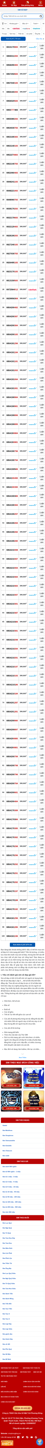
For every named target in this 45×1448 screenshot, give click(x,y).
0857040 (12, 83)
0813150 (12, 280)
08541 (12, 478)
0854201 (12, 702)
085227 (12, 155)
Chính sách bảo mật (8, 1402)
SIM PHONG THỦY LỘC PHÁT (9, 1368)
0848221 (12, 191)
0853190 (12, 137)
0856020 (12, 101)
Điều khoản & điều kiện (9, 1392)
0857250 (12, 74)
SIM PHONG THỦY (25, 1372)
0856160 (12, 92)
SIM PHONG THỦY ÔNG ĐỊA (9, 1372)
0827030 (12, 253)
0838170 (12, 209)
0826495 (12, 262)
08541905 (12, 469)
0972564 (12, 289)
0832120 (12, 226)
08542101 (12, 684)
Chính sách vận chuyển (31, 1381)
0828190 (12, 235)
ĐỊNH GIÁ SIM (37, 1372)
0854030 (12, 128)
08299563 (12, 298)
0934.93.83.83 (22, 1408)
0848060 (12, 200)
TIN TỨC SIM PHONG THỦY (9, 1376)
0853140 (12, 146)
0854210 (12, 550)
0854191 (12, 343)
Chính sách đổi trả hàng (32, 1386)
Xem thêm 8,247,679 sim (22, 945)
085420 (12, 738)
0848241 (12, 182)
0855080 (12, 119)
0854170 (12, 810)
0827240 (12, 244)
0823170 (12, 271)
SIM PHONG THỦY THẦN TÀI (31, 1368)
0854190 (12, 397)
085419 (12, 433)
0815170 (12, 47)
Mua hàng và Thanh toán (10, 1397)
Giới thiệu (4, 1381)
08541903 (12, 496)
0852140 (12, 164)
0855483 (12, 110)
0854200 (12, 307)
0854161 (12, 918)
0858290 (12, 65)
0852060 (12, 173)
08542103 (12, 622)
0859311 (12, 56)
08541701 (12, 900)
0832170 (12, 217)
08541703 (12, 819)
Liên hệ (3, 1386)
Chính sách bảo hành (30, 1392)
